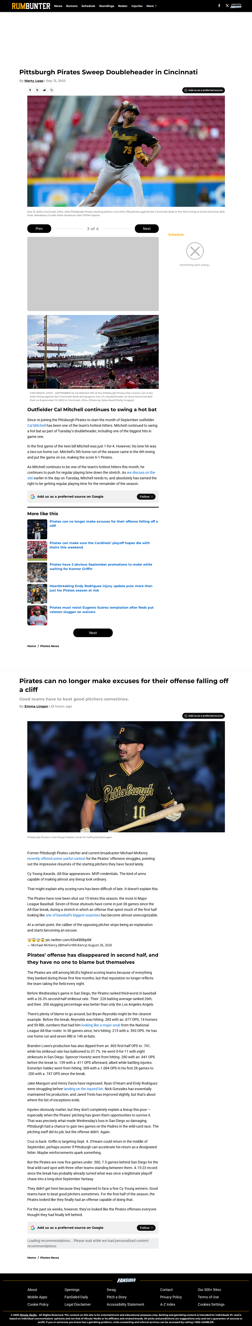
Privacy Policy (171, 1297)
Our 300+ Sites (209, 1290)
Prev (39, 229)
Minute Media (28, 1314)
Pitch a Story (117, 1297)
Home (31, 646)
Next (147, 229)
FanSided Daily (76, 1297)
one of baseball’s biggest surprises (73, 915)
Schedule (88, 6)
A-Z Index (167, 1304)
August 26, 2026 (100, 945)
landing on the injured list (83, 1089)
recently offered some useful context (56, 858)
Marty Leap (34, 81)
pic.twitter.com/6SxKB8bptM (68, 940)
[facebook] (219, 5)
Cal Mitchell (36, 425)
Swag (111, 1290)
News (58, 6)
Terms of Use (208, 1297)
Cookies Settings (211, 1304)
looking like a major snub (101, 1025)
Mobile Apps (37, 1297)
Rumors (71, 6)
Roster (122, 6)
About (32, 1290)
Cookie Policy (38, 1304)
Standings (106, 6)
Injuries (136, 6)
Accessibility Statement (125, 1304)
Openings (72, 1290)
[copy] (51, 90)
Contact (166, 1290)
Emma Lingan (36, 706)
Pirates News (49, 646)
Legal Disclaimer (78, 1304)
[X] (227, 5)
